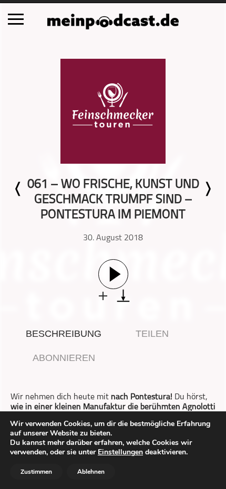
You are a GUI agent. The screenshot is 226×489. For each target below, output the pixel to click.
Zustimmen (36, 471)
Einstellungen (120, 452)
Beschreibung (63, 333)
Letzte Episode (18, 189)
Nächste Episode (207, 189)
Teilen (152, 333)
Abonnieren (64, 358)
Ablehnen (91, 471)
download (123, 295)
